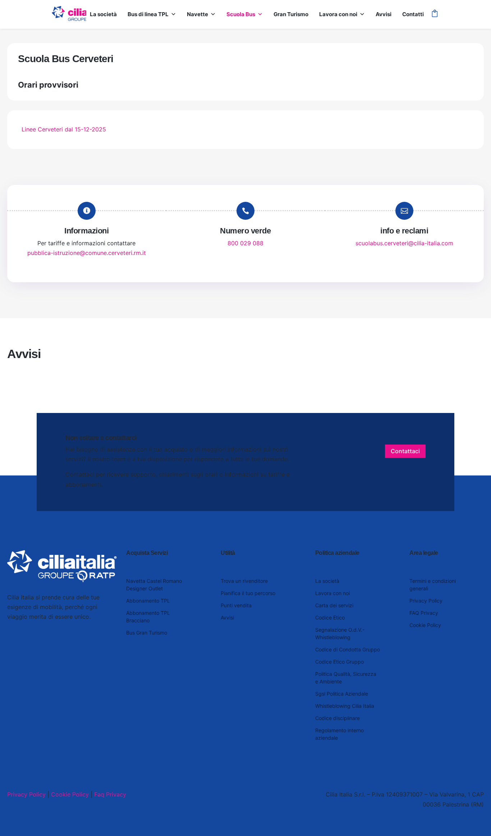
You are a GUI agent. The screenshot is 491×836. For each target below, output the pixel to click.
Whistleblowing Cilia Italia (344, 706)
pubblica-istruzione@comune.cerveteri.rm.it (86, 252)
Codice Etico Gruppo (339, 662)
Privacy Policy (425, 601)
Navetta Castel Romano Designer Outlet (154, 584)
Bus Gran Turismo (146, 633)
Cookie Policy (425, 625)
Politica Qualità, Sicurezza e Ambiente (345, 677)
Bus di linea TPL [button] (148, 14)
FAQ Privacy (423, 613)
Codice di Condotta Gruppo (347, 649)
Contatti (413, 14)
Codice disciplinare (337, 718)
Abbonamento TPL (148, 601)
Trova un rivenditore (244, 581)
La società (103, 14)
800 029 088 (245, 243)
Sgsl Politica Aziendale (341, 694)
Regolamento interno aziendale (339, 734)
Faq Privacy (110, 794)
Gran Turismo (291, 14)
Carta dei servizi (334, 605)
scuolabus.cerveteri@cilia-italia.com (404, 243)
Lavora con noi (338, 14)
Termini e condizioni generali (432, 584)
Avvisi (383, 14)
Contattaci (405, 451)
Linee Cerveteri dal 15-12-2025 (64, 129)
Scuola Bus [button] (240, 14)
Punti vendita (236, 605)
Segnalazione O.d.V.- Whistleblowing (339, 633)
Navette (197, 14)
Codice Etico (330, 617)
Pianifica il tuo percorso (248, 593)
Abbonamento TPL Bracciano (148, 616)
